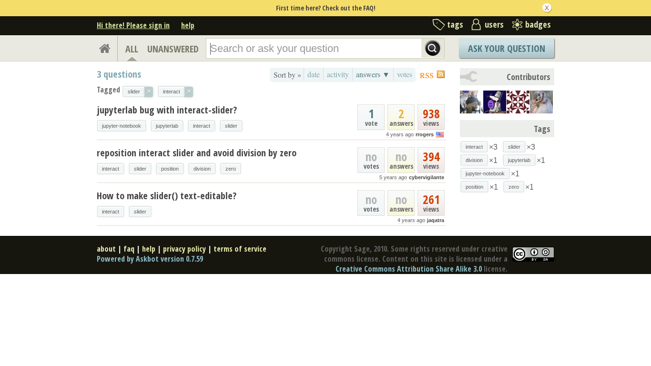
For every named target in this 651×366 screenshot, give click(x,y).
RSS (427, 75)
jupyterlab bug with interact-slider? (167, 109)
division (202, 169)
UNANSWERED (173, 48)
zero (230, 169)
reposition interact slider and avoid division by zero (196, 152)
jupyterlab (167, 126)
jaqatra (435, 220)
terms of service (240, 249)
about (106, 249)
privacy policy (184, 249)
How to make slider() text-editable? (166, 195)
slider (231, 126)
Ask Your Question (506, 48)
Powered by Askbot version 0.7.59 (150, 259)
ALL (131, 48)
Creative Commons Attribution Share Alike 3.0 (409, 269)
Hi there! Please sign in (133, 25)
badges (538, 24)
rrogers (425, 134)
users (494, 24)
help (187, 25)
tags (455, 24)
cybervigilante (426, 177)
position (170, 169)
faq (128, 249)
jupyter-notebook (121, 126)
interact (201, 126)
